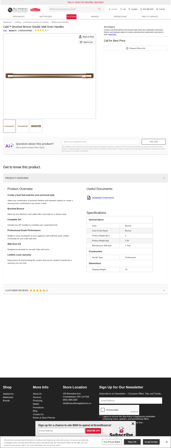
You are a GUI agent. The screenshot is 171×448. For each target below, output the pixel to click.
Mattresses (46, 17)
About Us (37, 394)
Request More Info (137, 48)
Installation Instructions (103, 197)
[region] (85, 442)
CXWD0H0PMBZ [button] (25, 31)
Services (37, 397)
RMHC (36, 404)
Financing (37, 400)
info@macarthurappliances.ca (77, 403)
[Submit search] (99, 9)
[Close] (167, 442)
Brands (95, 17)
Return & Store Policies (44, 417)
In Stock (71, 17)
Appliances (18, 17)
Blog (35, 411)
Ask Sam (154, 142)
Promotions (120, 17)
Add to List (87, 42)
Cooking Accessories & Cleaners (36, 22)
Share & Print (88, 37)
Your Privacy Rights (111, 442)
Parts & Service (150, 17)
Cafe (5, 31)
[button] (109, 9)
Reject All (132, 442)
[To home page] (24, 9)
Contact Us (38, 414)
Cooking (17, 22)
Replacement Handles (59, 22)
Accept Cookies (151, 442)
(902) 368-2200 (70, 400)
